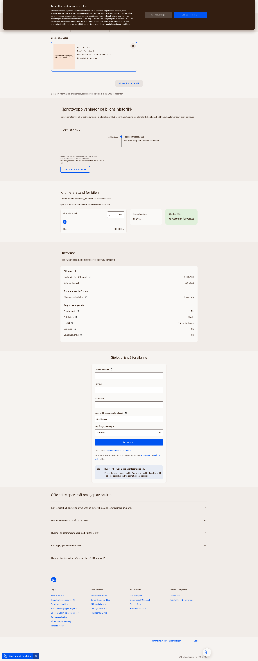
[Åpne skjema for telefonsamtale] (207, 652)
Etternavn (99, 398)
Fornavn (98, 384)
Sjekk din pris (129, 442)
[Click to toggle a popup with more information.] (90, 277)
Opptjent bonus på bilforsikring (109, 413)
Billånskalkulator (97, 604)
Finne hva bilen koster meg (62, 600)
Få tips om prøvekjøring (61, 621)
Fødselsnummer (102, 369)
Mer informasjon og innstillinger (118, 24)
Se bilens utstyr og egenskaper (64, 613)
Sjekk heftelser (136, 604)
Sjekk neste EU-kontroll (140, 600)
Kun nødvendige (158, 15)
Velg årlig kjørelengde (104, 426)
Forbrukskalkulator (99, 595)
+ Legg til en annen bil (129, 83)
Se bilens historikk (58, 604)
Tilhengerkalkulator (99, 613)
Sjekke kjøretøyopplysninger (63, 608)
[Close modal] (133, 46)
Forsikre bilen (57, 626)
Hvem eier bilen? (137, 608)
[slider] (93, 222)
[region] (129, 15)
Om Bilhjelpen (136, 595)
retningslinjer (145, 455)
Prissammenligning (59, 617)
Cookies (197, 641)
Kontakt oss (175, 595)
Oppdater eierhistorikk (75, 169)
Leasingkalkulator (98, 608)
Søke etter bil (56, 595)
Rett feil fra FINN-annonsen (181, 600)
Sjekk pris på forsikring (20, 656)
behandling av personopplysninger (117, 450)
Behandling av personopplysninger (166, 641)
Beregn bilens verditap (100, 600)
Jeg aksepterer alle (190, 15)
